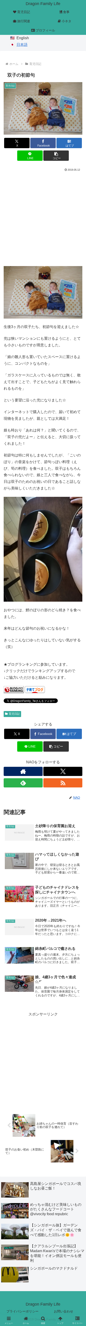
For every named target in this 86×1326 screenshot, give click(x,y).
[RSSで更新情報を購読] (62, 782)
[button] (56, 155)
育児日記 (14, 713)
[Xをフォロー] (62, 771)
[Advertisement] (43, 218)
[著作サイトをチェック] (23, 771)
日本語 (22, 45)
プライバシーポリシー (22, 1311)
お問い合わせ (63, 1311)
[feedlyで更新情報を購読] (23, 782)
